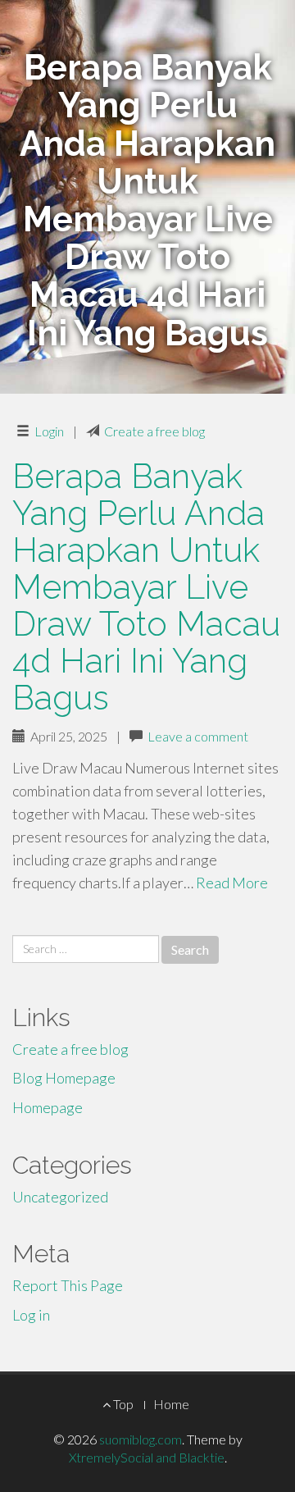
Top (122, 1404)
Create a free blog (154, 431)
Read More (232, 883)
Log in (31, 1315)
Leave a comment (198, 736)
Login (49, 431)
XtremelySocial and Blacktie (147, 1457)
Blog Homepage (64, 1078)
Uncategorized (60, 1197)
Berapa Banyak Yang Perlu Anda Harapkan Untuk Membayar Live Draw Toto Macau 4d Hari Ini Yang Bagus (146, 587)
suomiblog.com (140, 1439)
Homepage (47, 1107)
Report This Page (67, 1285)
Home (171, 1404)
